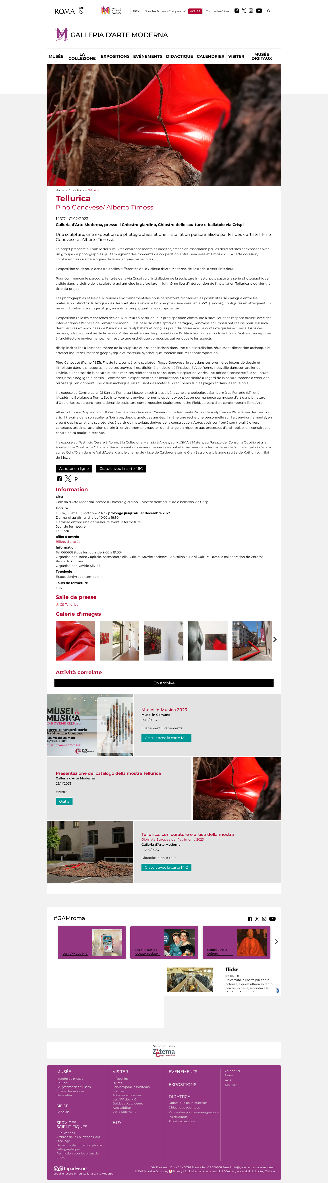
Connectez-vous (217, 11)
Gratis (64, 801)
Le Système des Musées (73, 1087)
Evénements (147, 56)
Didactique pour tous (184, 1107)
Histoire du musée (69, 1078)
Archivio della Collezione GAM (78, 1137)
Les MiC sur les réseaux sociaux (146, 951)
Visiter (236, 56)
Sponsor (231, 1084)
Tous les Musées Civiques (163, 11)
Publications (65, 1133)
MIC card (119, 1091)
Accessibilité (122, 1107)
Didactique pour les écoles (188, 1102)
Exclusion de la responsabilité (204, 1171)
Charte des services (70, 1091)
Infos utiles (120, 1078)
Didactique (179, 56)
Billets (117, 1083)
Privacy (177, 1171)
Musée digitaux (261, 56)
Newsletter (64, 1095)
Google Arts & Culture (217, 951)
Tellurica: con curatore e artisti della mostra (187, 834)
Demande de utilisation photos (79, 1145)
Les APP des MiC (74, 953)
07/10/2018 (248, 984)
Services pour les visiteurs (131, 1087)
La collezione (82, 56)
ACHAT (195, 11)
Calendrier (210, 56)
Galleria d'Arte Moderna (119, 35)
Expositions (115, 56)
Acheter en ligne (74, 468)
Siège (62, 1106)
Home (60, 190)
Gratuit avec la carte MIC (121, 468)
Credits (230, 1171)
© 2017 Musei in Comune (151, 1171)
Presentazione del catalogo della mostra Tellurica (108, 773)
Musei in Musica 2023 (164, 709)
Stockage (63, 1141)
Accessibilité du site (250, 1171)
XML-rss (270, 1171)
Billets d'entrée (68, 542)
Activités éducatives (127, 1095)
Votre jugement (124, 1111)
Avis (228, 1080)
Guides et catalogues (128, 1103)
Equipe (61, 1083)
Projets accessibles (182, 1121)
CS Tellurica (69, 605)
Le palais (62, 1112)
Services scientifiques (71, 1125)
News (229, 1075)
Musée (56, 56)
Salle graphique (68, 1149)
